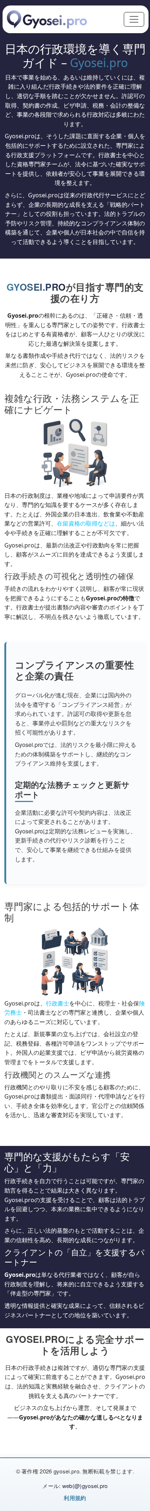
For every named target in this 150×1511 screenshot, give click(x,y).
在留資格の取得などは (86, 523)
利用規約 (75, 1498)
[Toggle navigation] (134, 19)
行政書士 (57, 1003)
